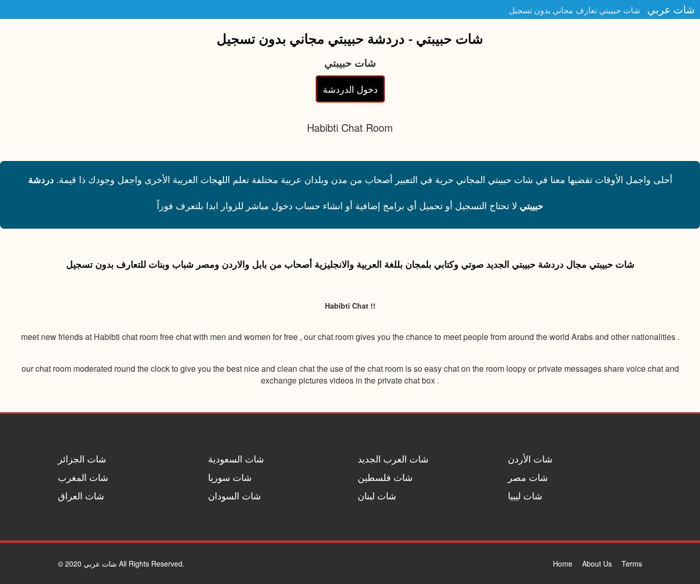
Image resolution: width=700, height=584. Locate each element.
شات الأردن (530, 458)
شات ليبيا (525, 495)
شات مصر (528, 477)
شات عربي (671, 9)
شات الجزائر (82, 458)
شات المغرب (83, 477)
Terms (632, 563)
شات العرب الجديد (393, 458)
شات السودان (234, 495)
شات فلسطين (385, 477)
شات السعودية (236, 458)
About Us (597, 563)
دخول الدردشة (350, 88)
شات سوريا (230, 477)
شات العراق (81, 495)
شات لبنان (377, 495)
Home (562, 563)
